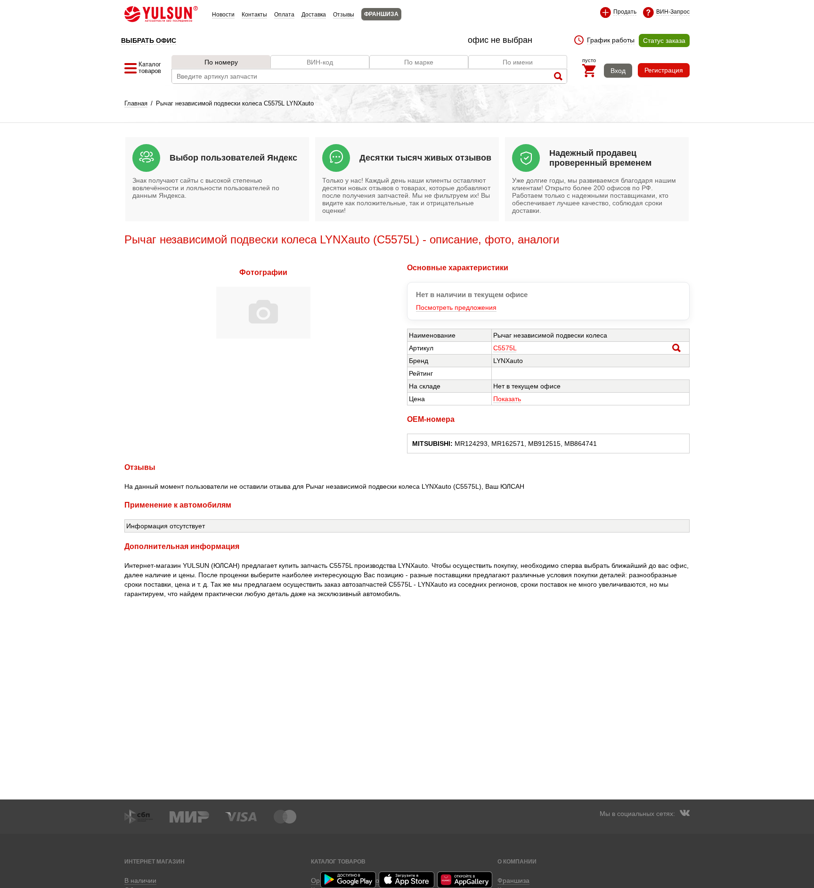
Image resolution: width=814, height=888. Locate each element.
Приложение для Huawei (465, 880)
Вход (618, 70)
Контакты (254, 14)
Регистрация (663, 70)
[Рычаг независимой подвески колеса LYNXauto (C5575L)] (263, 336)
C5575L (504, 348)
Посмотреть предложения (456, 307)
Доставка (313, 14)
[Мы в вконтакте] (684, 814)
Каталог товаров (338, 861)
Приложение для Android (348, 880)
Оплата (284, 14)
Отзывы (343, 14)
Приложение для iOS (407, 880)
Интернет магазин (154, 861)
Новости (223, 14)
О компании (517, 861)
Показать (507, 399)
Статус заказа (664, 40)
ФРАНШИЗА (381, 14)
